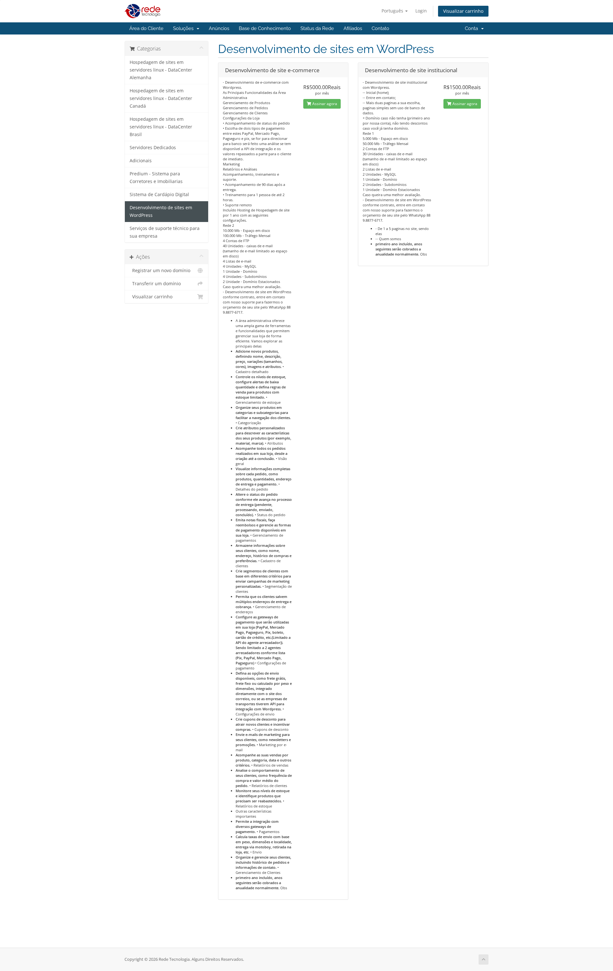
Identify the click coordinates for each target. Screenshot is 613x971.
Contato (380, 28)
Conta (473, 28)
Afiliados (353, 28)
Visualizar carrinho (463, 11)
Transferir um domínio (155, 284)
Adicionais (141, 161)
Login (421, 11)
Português (393, 11)
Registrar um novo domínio (160, 270)
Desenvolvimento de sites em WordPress (161, 211)
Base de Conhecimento (265, 28)
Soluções (184, 28)
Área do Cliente (146, 28)
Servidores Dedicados (153, 147)
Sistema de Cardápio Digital (159, 194)
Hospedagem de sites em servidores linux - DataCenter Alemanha (161, 69)
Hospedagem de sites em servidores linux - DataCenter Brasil (161, 126)
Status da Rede (317, 28)
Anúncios (219, 28)
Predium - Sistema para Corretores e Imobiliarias (156, 177)
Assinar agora (324, 103)
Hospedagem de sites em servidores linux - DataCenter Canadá (161, 98)
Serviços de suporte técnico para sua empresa (165, 232)
